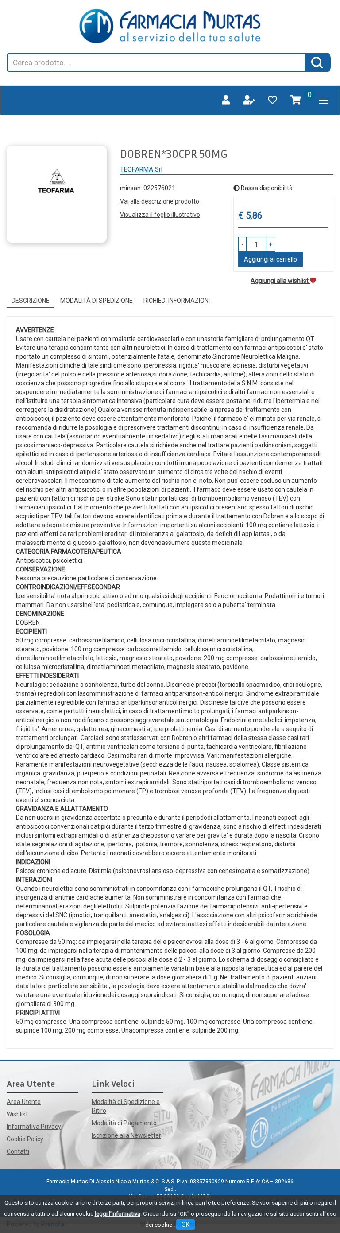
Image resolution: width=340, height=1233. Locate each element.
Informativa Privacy (34, 1126)
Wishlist (17, 1114)
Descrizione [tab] (31, 300)
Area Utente (24, 1101)
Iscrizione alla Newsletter (126, 1135)
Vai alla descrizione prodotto (159, 201)
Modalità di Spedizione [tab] (96, 300)
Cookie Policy (25, 1139)
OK (185, 1224)
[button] (242, 244)
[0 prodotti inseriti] (295, 100)
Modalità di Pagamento (124, 1123)
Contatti (18, 1151)
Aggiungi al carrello (270, 259)
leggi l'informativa (117, 1213)
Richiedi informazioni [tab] (176, 300)
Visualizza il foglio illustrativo (160, 214)
